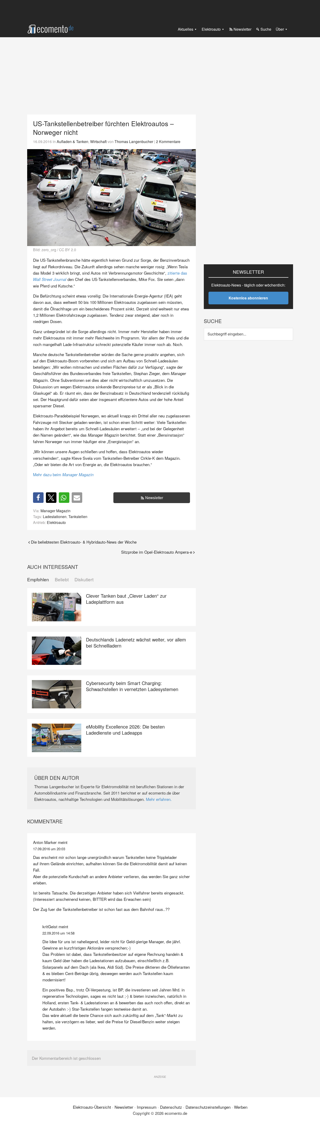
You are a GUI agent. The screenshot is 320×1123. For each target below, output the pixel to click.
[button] (38, 497)
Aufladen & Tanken (72, 141)
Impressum (146, 1107)
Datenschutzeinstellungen (208, 1107)
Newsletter (154, 497)
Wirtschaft (98, 141)
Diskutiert (83, 579)
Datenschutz (171, 1107)
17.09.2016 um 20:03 (49, 848)
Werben (240, 1107)
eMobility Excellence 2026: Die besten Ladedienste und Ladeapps (125, 729)
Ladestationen (55, 516)
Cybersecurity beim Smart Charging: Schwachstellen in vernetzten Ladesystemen (132, 686)
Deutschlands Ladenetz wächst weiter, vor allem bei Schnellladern (136, 642)
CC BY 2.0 (67, 249)
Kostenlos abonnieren (248, 298)
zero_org (48, 249)
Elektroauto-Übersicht (92, 1107)
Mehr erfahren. (159, 799)
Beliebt (62, 579)
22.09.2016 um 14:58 (58, 933)
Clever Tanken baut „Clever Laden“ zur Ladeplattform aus (126, 598)
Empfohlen (38, 579)
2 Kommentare (168, 141)
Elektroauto (56, 522)
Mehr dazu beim (63, 474)
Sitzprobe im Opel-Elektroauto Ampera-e (156, 552)
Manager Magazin (56, 510)
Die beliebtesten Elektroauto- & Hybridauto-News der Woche (84, 542)
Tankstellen (77, 516)
